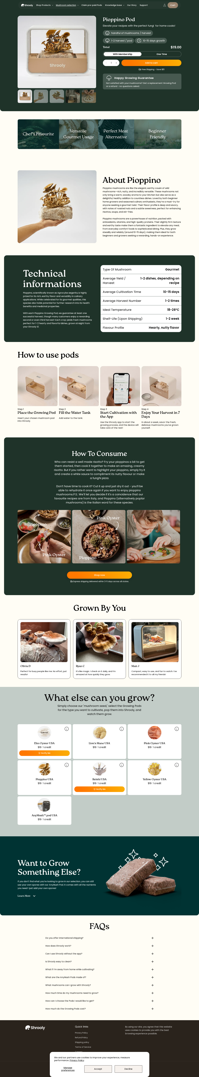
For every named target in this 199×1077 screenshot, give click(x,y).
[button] (44, 5)
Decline (128, 1068)
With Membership (122, 54)
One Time (161, 54)
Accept (98, 1068)
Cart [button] (172, 5)
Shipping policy (82, 1042)
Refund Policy (81, 1037)
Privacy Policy (77, 1060)
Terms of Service (83, 1047)
